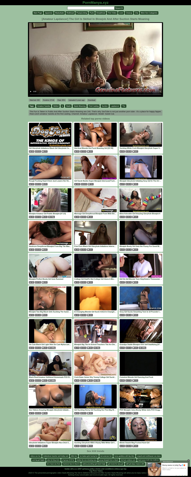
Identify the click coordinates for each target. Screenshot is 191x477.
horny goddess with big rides (124, 456)
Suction (105, 106)
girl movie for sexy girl (115, 464)
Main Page (38, 13)
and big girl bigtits (38, 460)
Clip (136, 13)
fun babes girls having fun (89, 456)
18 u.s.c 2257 (76, 469)
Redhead (70, 13)
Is (62, 106)
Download (91, 100)
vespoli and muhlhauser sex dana (149, 456)
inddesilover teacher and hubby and (55, 456)
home (67, 469)
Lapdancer (115, 106)
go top (123, 469)
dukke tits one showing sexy (87, 460)
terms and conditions (105, 469)
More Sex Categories (149, 13)
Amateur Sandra (43, 106)
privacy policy (89, 469)
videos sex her (35, 456)
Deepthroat (100, 13)
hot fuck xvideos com (128, 460)
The (123, 106)
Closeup (129, 13)
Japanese (49, 13)
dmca (117, 469)
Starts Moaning (80, 106)
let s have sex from (53, 464)
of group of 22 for (68, 460)
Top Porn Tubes (96, 471)
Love (121, 13)
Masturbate (59, 13)
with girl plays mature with (135, 464)
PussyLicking (81, 13)
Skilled (56, 106)
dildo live (74, 456)
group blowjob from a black (108, 460)
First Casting (94, 106)
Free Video (112, 13)
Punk (92, 13)
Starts (68, 106)
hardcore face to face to (71, 464)
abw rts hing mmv (53, 460)
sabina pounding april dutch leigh (93, 464)
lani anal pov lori (106, 456)
